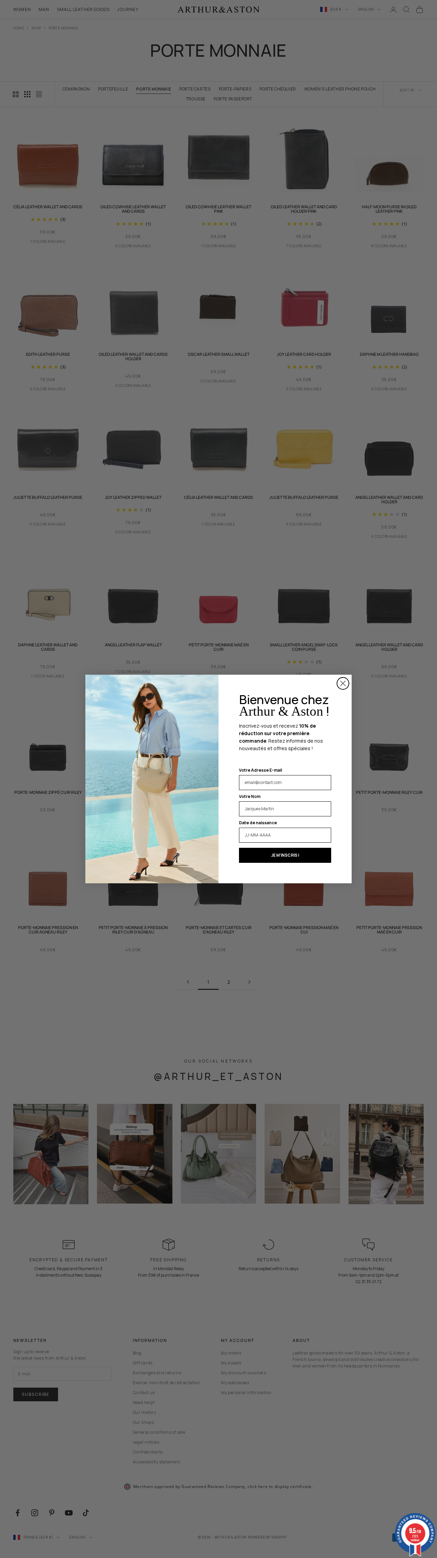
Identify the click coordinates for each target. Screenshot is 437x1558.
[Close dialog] (343, 683)
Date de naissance (258, 823)
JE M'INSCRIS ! (285, 855)
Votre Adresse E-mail (260, 770)
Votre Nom (249, 796)
